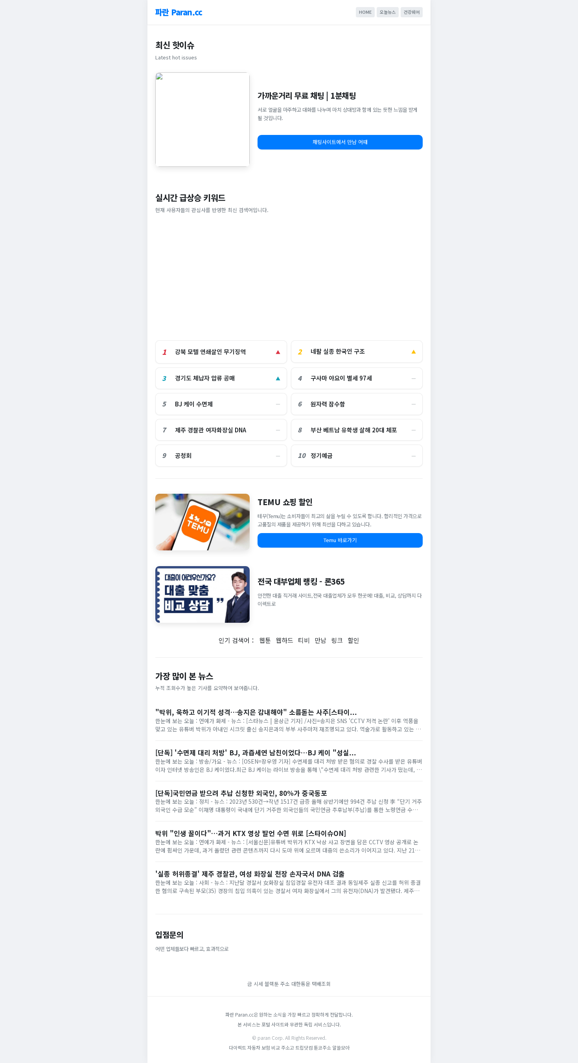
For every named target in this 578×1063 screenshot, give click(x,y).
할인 (353, 640)
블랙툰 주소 (277, 983)
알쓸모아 (341, 1047)
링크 (337, 640)
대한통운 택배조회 (311, 983)
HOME (365, 12)
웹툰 (265, 640)
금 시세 (256, 983)
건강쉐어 (412, 12)
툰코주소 (322, 1047)
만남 (320, 640)
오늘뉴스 (388, 12)
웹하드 (284, 640)
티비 (304, 640)
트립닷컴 (304, 1047)
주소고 (287, 1047)
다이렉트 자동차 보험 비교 (255, 1047)
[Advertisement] (289, 277)
